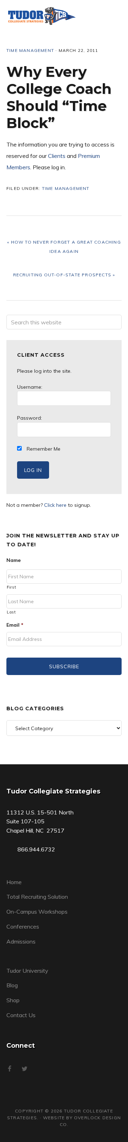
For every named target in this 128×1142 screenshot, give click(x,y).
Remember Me (42, 449)
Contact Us (21, 1015)
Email (14, 625)
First (11, 587)
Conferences (22, 926)
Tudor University (27, 970)
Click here (55, 505)
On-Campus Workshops (37, 911)
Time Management (30, 50)
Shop (13, 1000)
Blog (12, 985)
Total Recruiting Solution (37, 896)
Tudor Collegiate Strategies (42, 16)
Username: (29, 387)
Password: (29, 418)
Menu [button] (112, 15)
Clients (56, 155)
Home (14, 882)
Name (13, 560)
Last (11, 612)
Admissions (21, 941)
